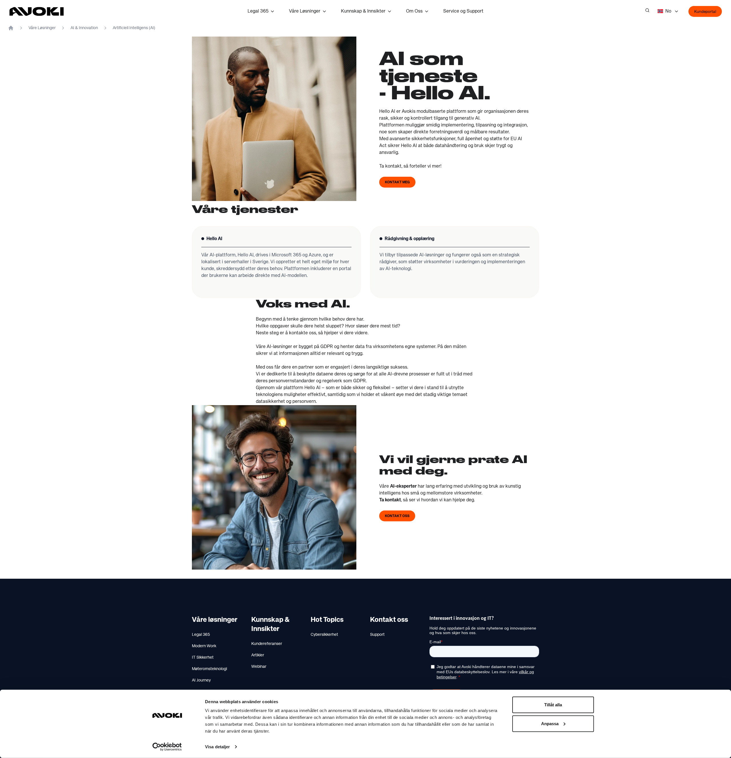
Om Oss (414, 11)
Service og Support (463, 11)
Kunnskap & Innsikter (363, 11)
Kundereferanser (266, 644)
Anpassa (550, 723)
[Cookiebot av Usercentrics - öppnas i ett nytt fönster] (167, 747)
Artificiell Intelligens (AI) (134, 28)
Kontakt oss (397, 516)
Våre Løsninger (304, 11)
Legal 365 (258, 11)
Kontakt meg (397, 182)
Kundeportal (705, 12)
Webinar (258, 667)
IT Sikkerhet (203, 658)
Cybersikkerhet (324, 635)
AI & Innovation (84, 28)
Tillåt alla (553, 704)
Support (377, 635)
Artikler (257, 655)
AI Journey (201, 680)
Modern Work (204, 646)
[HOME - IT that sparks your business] (11, 28)
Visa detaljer (217, 746)
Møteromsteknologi (209, 669)
